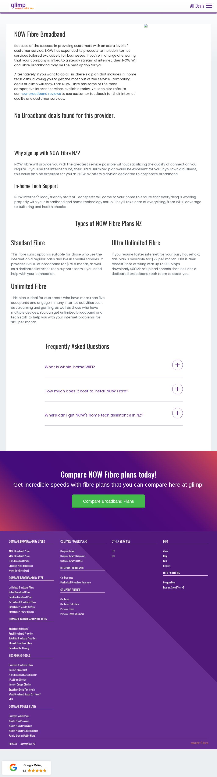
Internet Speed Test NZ (173, 587)
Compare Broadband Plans (108, 501)
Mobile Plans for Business (20, 726)
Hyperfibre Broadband (19, 570)
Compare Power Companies (72, 556)
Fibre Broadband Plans (19, 561)
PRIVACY (13, 744)
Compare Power (67, 551)
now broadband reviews (41, 93)
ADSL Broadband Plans (19, 551)
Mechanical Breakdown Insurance (75, 582)
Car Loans (64, 599)
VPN (11, 699)
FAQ (165, 561)
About (165, 551)
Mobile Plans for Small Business (23, 730)
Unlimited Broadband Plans (21, 587)
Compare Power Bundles (71, 561)
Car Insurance (66, 577)
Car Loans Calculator (69, 604)
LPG (113, 551)
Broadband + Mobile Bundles (22, 607)
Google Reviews (26, 755)
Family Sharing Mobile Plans (22, 735)
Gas (113, 556)
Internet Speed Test (18, 670)
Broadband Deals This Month (22, 689)
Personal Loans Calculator (72, 614)
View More (39, 770)
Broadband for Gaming (19, 648)
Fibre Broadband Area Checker (23, 674)
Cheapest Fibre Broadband (21, 565)
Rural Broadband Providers (21, 633)
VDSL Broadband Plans (19, 556)
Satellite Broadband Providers (22, 638)
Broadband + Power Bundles (21, 611)
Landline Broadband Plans (20, 597)
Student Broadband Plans (20, 643)
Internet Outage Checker (20, 684)
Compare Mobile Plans (19, 716)
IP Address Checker (17, 679)
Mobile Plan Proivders (19, 721)
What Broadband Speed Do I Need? (25, 694)
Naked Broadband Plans (19, 592)
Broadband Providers (18, 628)
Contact (166, 565)
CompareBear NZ (27, 744)
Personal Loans (67, 609)
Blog (165, 556)
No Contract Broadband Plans (22, 602)
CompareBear (169, 582)
